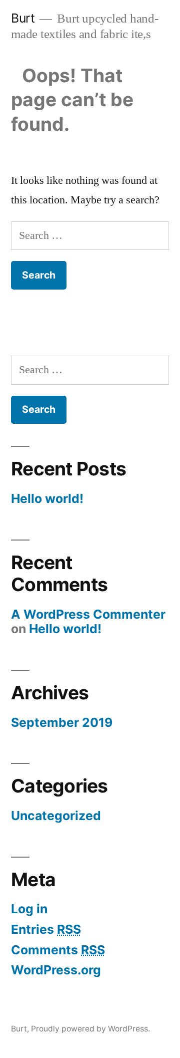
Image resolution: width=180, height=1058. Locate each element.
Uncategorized (56, 815)
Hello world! (47, 498)
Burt (22, 18)
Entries (46, 929)
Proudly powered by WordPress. (90, 1028)
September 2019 (61, 722)
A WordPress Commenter (88, 614)
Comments (58, 949)
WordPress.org (56, 969)
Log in (29, 908)
